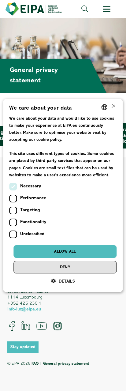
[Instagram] (57, 326)
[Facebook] (12, 326)
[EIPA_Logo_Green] (33, 9)
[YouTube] (42, 326)
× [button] (113, 106)
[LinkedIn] (25, 326)
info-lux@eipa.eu (24, 309)
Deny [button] (65, 267)
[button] (84, 9)
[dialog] (63, 195)
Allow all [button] (65, 252)
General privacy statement (66, 364)
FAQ (35, 364)
